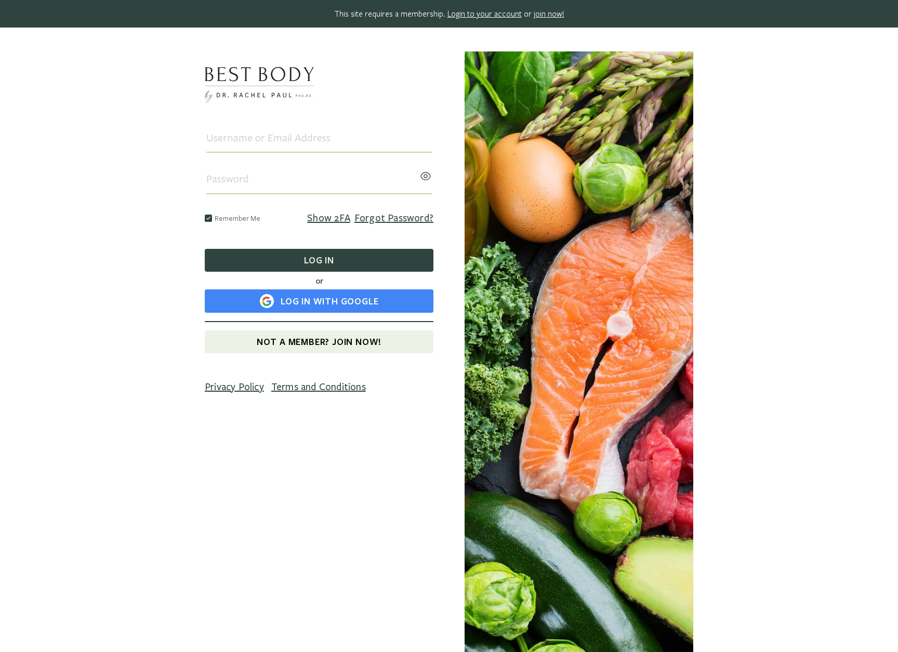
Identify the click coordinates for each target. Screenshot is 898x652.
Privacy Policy (234, 387)
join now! (549, 13)
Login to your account (484, 13)
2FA (328, 218)
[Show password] (425, 173)
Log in (319, 260)
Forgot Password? (393, 218)
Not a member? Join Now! (319, 342)
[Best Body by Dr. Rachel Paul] (319, 86)
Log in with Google (329, 301)
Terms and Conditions (318, 387)
